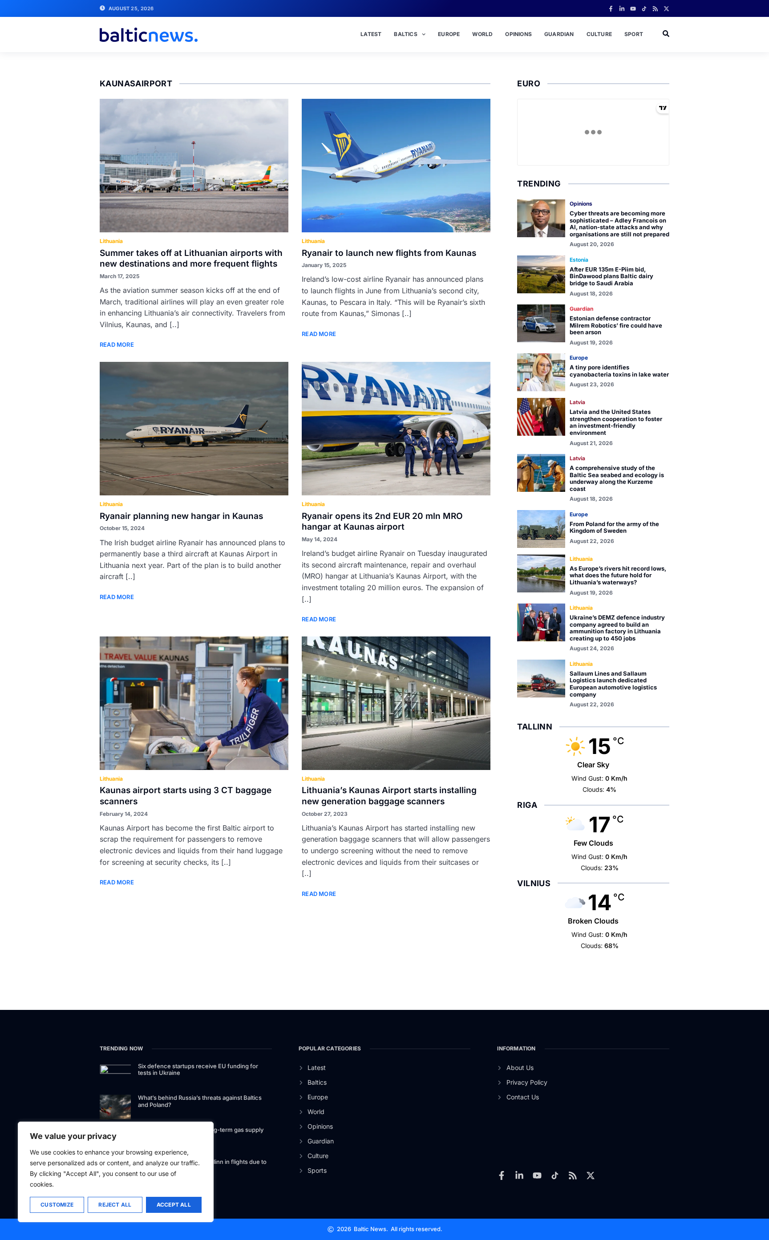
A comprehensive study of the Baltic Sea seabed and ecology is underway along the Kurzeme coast (617, 478)
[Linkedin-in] (622, 9)
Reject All (114, 1204)
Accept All (174, 1204)
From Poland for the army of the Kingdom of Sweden (614, 527)
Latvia (577, 402)
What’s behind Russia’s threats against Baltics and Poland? (200, 1101)
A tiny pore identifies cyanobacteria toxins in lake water (619, 371)
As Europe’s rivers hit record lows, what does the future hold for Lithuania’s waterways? (618, 575)
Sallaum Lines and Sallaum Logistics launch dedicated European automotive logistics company (613, 684)
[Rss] (655, 9)
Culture (599, 34)
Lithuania (111, 241)
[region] (116, 1172)
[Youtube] (633, 9)
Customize (56, 1204)
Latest (370, 34)
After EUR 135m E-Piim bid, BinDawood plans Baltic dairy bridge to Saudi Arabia (611, 276)
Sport (633, 34)
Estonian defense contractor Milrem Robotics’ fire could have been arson (616, 325)
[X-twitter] (666, 9)
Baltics (405, 34)
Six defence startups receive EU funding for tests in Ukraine (198, 1069)
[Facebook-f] (611, 9)
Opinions (518, 34)
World (482, 34)
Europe (449, 34)
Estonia (579, 259)
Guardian (559, 34)
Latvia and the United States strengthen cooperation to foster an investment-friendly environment (616, 422)
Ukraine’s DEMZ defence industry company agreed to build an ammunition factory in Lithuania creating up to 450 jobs (617, 628)
